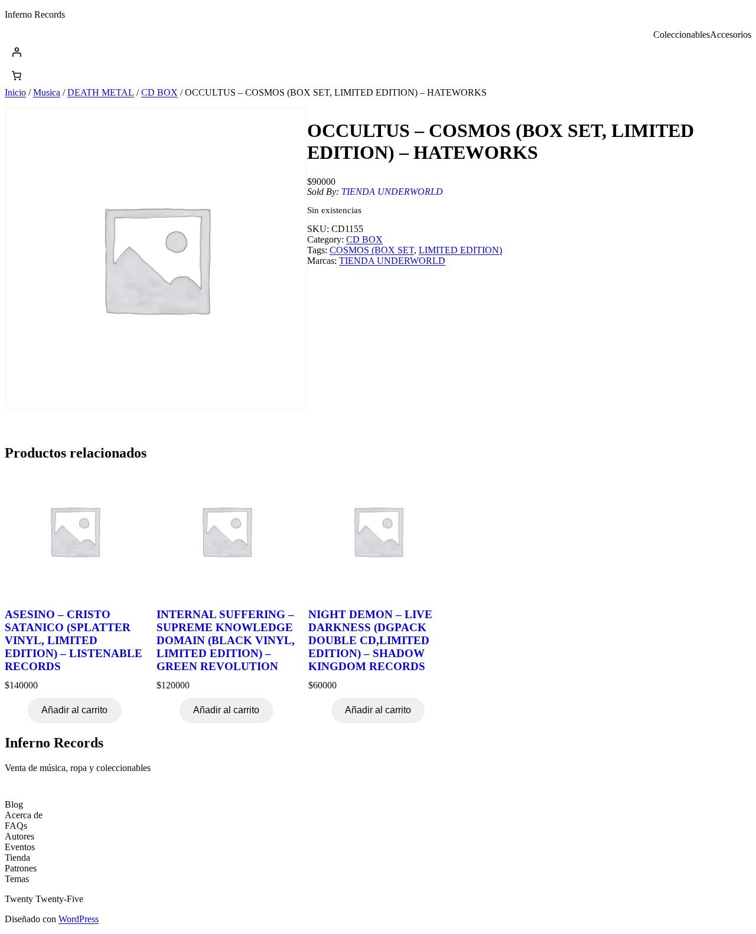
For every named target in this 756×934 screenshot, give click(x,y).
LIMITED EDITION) (460, 250)
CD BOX (159, 92)
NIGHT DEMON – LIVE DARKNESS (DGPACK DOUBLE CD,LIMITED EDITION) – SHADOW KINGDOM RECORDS (370, 640)
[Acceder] (378, 52)
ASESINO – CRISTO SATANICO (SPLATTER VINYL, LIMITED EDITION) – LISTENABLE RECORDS (73, 640)
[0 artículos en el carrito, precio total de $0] (16, 75)
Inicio (15, 92)
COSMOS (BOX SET (372, 250)
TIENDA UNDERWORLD (392, 192)
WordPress (78, 919)
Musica (46, 92)
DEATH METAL (100, 92)
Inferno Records (35, 14)
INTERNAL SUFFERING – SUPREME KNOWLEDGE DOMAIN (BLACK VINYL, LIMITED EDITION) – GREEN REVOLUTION (226, 640)
